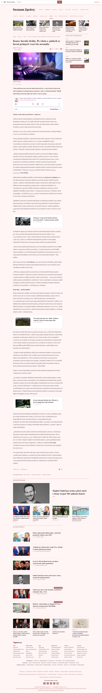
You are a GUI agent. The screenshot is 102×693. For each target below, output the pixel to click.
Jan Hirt (27, 651)
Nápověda (40, 671)
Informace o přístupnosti (75, 671)
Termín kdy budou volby (18, 653)
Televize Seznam (52, 674)
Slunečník (49, 663)
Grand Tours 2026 (30, 657)
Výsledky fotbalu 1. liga (44, 649)
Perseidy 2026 (51, 661)
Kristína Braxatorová (43, 551)
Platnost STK (80, 657)
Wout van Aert (29, 655)
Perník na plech (54, 657)
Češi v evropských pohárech (68, 661)
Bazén (30, 663)
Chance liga (41, 647)
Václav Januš (40, 579)
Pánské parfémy (80, 665)
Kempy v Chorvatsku (68, 647)
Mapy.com (36, 661)
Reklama (57, 671)
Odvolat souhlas (44, 677)
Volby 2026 (15, 647)
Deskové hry (60, 665)
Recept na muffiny (55, 649)
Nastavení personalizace (55, 677)
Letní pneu (54, 665)
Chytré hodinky (72, 665)
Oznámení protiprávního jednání (27, 674)
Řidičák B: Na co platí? (82, 653)
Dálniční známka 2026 (82, 649)
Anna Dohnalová (41, 565)
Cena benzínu (59, 661)
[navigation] (2, 2)
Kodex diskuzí (71, 674)
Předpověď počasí (44, 661)
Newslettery (79, 674)
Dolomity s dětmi (68, 657)
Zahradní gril (72, 663)
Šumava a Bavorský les (69, 651)
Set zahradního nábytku (63, 663)
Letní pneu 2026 (80, 647)
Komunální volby (17, 657)
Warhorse (31, 194)
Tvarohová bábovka (55, 653)
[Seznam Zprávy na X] (48, 683)
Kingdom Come (27, 437)
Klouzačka (54, 663)
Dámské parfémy (47, 665)
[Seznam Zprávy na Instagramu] (51, 683)
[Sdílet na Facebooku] (59, 469)
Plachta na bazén (36, 663)
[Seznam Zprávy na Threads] (54, 683)
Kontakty (46, 671)
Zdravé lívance (54, 651)
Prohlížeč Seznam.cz (42, 674)
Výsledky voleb (16, 651)
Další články (77, 66)
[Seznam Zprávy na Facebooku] (44, 683)
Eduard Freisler (41, 593)
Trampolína (43, 663)
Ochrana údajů (64, 671)
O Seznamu (29, 671)
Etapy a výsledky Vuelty (31, 649)
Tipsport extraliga (43, 651)
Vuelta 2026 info (29, 647)
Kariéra (35, 671)
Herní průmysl (26, 474)
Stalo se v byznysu (74, 35)
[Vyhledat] (59, 2)
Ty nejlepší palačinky (56, 647)
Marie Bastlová (41, 608)
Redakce (51, 671)
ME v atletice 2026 (43, 653)
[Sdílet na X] (62, 469)
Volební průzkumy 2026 (18, 649)
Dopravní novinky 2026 (82, 651)
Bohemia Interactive (36, 474)
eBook (53, 49)
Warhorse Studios (46, 474)
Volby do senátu (16, 655)
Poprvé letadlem (68, 649)
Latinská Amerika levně (69, 655)
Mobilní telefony (30, 665)
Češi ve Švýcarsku (68, 653)
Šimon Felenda (17, 47)
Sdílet (58, 49)
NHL (40, 657)
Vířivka (77, 663)
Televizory (66, 665)
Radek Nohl (40, 536)
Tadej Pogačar (29, 653)
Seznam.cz (97, 2)
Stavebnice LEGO (38, 665)
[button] (18, 23)
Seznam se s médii (62, 674)
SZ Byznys (31, 170)
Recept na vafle (54, 655)
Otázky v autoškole (81, 655)
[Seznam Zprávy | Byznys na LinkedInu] (58, 683)
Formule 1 (41, 655)
